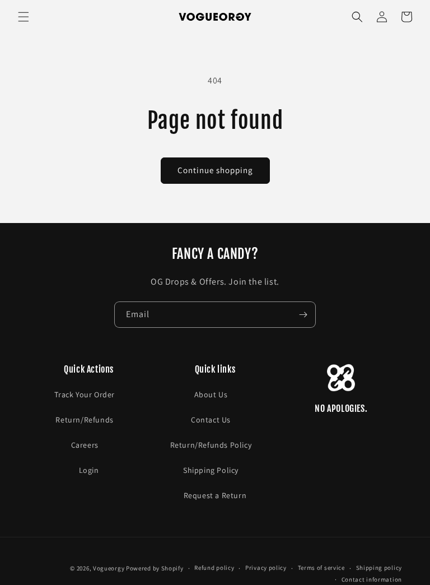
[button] (23, 16)
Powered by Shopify (155, 568)
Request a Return (215, 495)
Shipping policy (379, 568)
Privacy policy (266, 568)
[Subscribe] (303, 314)
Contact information (372, 579)
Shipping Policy (211, 470)
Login (89, 470)
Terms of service (321, 568)
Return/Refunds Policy (211, 445)
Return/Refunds (84, 420)
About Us (211, 394)
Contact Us (211, 420)
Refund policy (214, 568)
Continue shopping (215, 170)
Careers (85, 445)
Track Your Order (84, 394)
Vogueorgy (108, 568)
